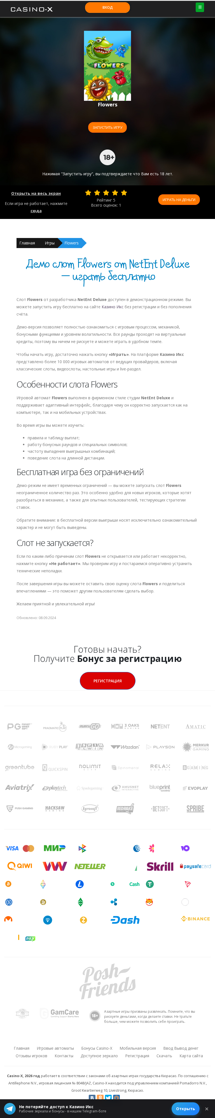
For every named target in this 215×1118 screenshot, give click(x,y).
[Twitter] (108, 1098)
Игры (50, 243)
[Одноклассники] (100, 1098)
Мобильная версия (138, 1048)
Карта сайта (191, 1055)
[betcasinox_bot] (136, 1038)
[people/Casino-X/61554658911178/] (107, 1038)
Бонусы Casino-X (96, 1048)
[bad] (88, 192)
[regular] (106, 192)
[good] (115, 192)
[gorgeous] (124, 192)
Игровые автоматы (55, 1048)
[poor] (97, 192)
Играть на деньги (179, 199)
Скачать (164, 1055)
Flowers (71, 243)
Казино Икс (112, 306)
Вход (107, 7)
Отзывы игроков (31, 1055)
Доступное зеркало (99, 1055)
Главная (27, 243)
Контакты (64, 1055)
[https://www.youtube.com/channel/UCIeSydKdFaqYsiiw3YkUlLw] (78, 1038)
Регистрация (108, 680)
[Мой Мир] (116, 1098)
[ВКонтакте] (92, 1098)
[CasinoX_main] (122, 1038)
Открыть (185, 1108)
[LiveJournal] (124, 1098)
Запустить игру (107, 127)
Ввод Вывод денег (180, 1048)
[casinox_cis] (93, 1038)
